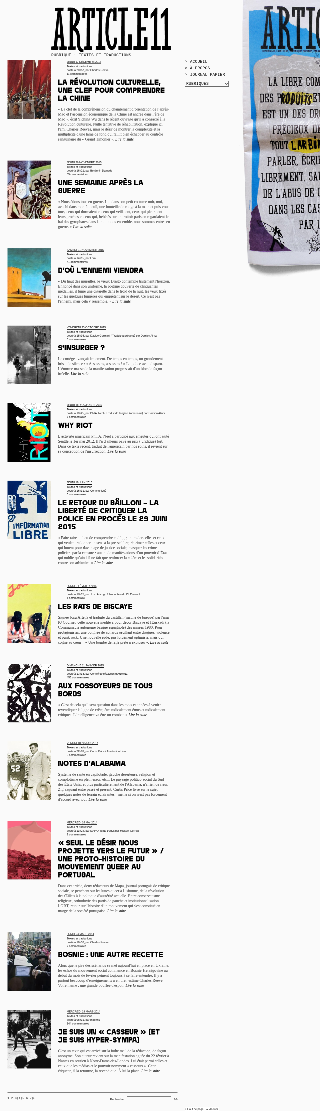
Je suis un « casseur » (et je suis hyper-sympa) (109, 1037)
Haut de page (195, 1108)
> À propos (197, 68)
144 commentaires (78, 1023)
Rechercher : (118, 1099)
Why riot (75, 426)
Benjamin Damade (101, 170)
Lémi (93, 258)
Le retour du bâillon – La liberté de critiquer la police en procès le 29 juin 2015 (112, 516)
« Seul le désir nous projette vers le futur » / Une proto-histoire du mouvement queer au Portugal (111, 860)
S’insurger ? (81, 349)
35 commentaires (77, 174)
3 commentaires (76, 339)
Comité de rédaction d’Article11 (109, 673)
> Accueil (196, 62)
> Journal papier (205, 75)
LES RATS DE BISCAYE (95, 607)
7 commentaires (76, 416)
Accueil (213, 1108)
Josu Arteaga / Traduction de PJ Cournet (115, 594)
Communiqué (98, 490)
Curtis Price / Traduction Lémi (108, 751)
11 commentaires (77, 73)
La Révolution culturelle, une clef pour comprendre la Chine (111, 91)
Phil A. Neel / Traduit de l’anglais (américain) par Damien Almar (127, 413)
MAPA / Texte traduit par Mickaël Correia (114, 830)
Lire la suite (124, 139)
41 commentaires (77, 261)
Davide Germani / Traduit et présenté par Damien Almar (124, 335)
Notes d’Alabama (92, 764)
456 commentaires (78, 677)
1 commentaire (76, 597)
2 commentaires (76, 754)
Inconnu (95, 1019)
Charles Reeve (99, 70)
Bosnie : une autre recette (110, 955)
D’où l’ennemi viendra (101, 271)
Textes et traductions (79, 66)
